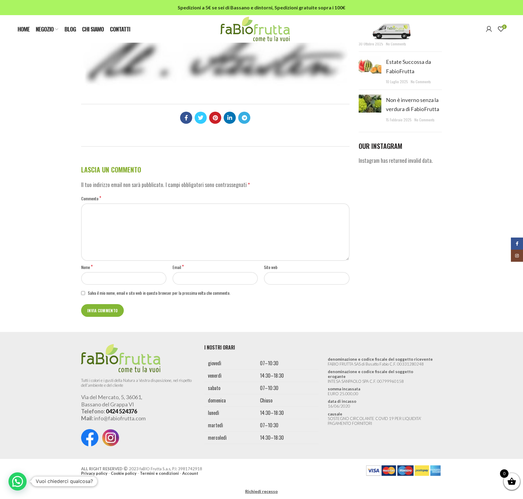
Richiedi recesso (261, 491)
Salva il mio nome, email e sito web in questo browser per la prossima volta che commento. (159, 293)
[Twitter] (201, 118)
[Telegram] (244, 118)
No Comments (396, 43)
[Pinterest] (215, 118)
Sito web (271, 267)
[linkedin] (230, 118)
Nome (87, 267)
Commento (91, 198)
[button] (17, 481)
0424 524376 (121, 411)
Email (178, 267)
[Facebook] (186, 118)
